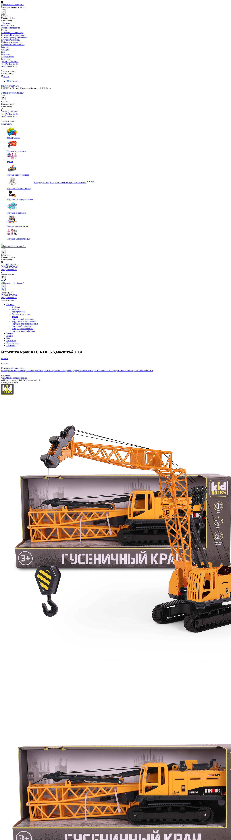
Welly (3, 378)
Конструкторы (7, 370)
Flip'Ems (23, 378)
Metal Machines (13, 378)
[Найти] (3, 13)
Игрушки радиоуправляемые (76, 370)
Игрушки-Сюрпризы (98, 370)
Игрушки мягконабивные (141, 370)
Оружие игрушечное (23, 370)
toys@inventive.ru (9, 66)
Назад (17, 307)
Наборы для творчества (119, 370)
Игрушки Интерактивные (51, 370)
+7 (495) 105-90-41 (10, 61)
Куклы (36, 370)
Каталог (15, 309)
